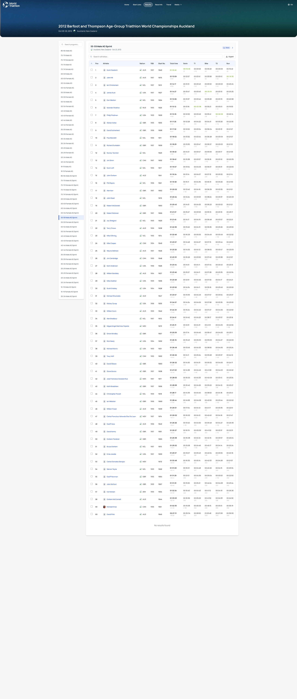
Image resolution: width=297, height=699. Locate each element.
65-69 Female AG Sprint (70, 203)
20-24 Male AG (66, 157)
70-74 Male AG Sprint (68, 190)
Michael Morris (112, 349)
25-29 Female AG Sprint (70, 273)
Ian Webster (111, 401)
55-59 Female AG (67, 97)
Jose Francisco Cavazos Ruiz (117, 379)
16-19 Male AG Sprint (68, 287)
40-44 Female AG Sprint (70, 250)
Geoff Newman (112, 477)
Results (148, 4)
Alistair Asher (111, 123)
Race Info (158, 4)
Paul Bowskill (111, 138)
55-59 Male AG (66, 92)
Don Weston (111, 100)
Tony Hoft (110, 356)
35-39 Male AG (66, 129)
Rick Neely (111, 341)
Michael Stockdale (113, 296)
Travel (168, 4)
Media (177, 4)
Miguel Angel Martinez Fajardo (118, 326)
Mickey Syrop (112, 303)
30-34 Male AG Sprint (69, 296)
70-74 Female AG (67, 69)
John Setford (111, 484)
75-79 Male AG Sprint (69, 180)
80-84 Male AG (66, 51)
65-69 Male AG (66, 74)
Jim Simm (110, 160)
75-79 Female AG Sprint (69, 185)
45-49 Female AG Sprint (70, 241)
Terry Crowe (111, 228)
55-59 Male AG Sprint (69, 217)
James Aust (111, 93)
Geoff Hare (111, 424)
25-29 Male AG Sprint (69, 268)
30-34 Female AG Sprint (70, 264)
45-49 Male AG (66, 111)
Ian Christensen (112, 85)
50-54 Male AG (66, 102)
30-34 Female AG (67, 143)
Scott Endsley (112, 288)
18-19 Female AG (67, 171)
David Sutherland (113, 130)
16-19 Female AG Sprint (69, 292)
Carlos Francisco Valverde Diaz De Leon (121, 416)
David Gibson (111, 364)
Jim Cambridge (112, 258)
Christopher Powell (114, 394)
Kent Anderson (112, 266)
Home (126, 4)
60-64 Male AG (66, 83)
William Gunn (111, 311)
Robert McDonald (113, 205)
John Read (111, 198)
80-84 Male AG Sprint (69, 176)
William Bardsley (113, 273)
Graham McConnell (114, 499)
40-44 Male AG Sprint (69, 245)
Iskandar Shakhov (113, 108)
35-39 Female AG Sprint (70, 259)
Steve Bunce (111, 371)
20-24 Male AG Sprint (69, 278)
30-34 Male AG (66, 139)
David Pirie (111, 514)
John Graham (112, 175)
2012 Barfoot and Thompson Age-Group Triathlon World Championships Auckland (126, 26)
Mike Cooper (111, 243)
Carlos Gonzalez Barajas (116, 461)
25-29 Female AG (67, 153)
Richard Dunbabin (113, 145)
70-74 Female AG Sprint (69, 194)
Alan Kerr (110, 190)
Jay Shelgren (111, 221)
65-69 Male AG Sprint (69, 199)
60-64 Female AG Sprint (70, 213)
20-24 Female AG (67, 162)
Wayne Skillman (112, 251)
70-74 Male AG (66, 64)
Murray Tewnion (113, 153)
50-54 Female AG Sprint (70, 231)
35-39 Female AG (67, 134)
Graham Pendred (113, 439)
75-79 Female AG (67, 60)
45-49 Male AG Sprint (69, 236)
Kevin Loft (110, 168)
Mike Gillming (111, 236)
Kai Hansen (111, 492)
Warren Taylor (112, 469)
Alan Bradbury (112, 318)
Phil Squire (111, 183)
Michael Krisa (112, 507)
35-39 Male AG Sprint (69, 254)
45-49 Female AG (67, 115)
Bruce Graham (112, 446)
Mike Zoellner (112, 281)
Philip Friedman (112, 115)
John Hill (110, 77)
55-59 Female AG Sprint (70, 222)
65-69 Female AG (67, 78)
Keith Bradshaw (112, 386)
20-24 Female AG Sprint (70, 282)
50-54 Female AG (67, 106)
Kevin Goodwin (112, 70)
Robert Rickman (113, 213)
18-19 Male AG (66, 166)
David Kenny (111, 431)
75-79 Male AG (66, 55)
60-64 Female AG (67, 88)
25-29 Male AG (66, 148)
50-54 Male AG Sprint (69, 227)
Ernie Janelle (111, 454)
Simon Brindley (112, 333)
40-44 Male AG (66, 120)
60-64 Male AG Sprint (69, 208)
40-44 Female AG (67, 125)
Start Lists (137, 4)
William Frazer (112, 409)
